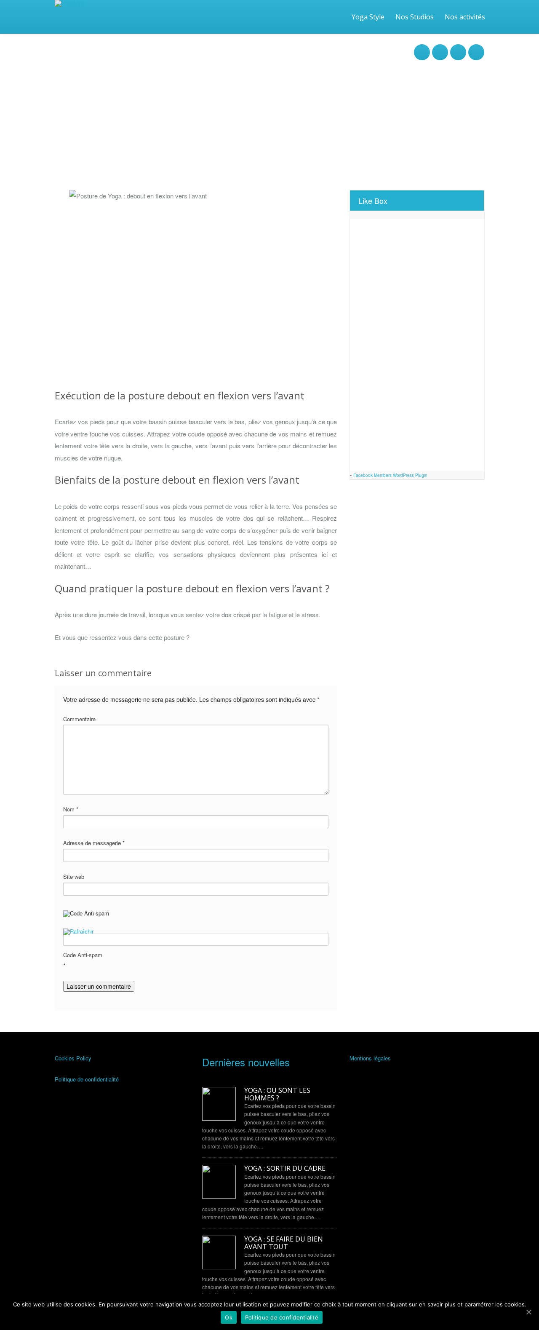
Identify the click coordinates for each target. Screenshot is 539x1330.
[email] (458, 47)
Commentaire (79, 719)
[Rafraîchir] (78, 933)
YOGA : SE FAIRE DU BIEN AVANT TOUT (283, 1243)
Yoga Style (368, 16)
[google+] (476, 47)
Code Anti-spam (82, 955)
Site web (73, 876)
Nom (70, 809)
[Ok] (528, 1312)
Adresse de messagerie (94, 843)
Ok (228, 1317)
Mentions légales (370, 1058)
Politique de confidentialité (87, 1079)
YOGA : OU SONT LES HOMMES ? (277, 1094)
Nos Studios (414, 16)
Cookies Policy (73, 1058)
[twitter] (440, 47)
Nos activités (465, 16)
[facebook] (422, 47)
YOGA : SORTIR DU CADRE (285, 1168)
